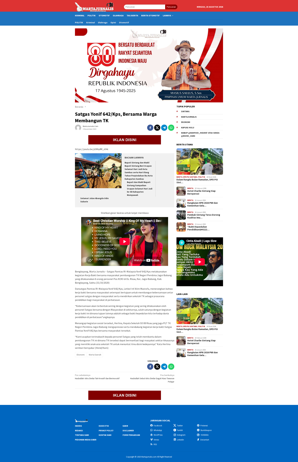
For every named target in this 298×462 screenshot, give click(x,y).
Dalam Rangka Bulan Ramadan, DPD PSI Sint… (197, 181)
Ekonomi (81, 354)
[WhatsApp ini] (171, 128)
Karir (125, 426)
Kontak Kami (105, 435)
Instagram (181, 435)
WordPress (158, 435)
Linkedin (180, 439)
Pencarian (171, 6)
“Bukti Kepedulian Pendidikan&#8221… (198, 228)
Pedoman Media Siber (85, 439)
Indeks (78, 426)
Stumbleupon (206, 430)
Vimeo (156, 439)
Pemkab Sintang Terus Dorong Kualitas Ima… (203, 216)
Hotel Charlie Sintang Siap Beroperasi (201, 192)
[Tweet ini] (157, 128)
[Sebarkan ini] (150, 128)
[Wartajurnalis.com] (94, 6)
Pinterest (204, 425)
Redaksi (79, 430)
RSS (155, 444)
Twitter (180, 425)
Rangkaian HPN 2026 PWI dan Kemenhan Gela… (202, 204)
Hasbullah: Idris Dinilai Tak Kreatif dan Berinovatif (97, 377)
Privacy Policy (106, 430)
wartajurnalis (189, 117)
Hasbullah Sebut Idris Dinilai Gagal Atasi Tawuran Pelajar (152, 378)
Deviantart (204, 439)
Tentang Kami (82, 435)
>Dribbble (204, 435)
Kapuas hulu (187, 127)
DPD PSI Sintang (190, 177)
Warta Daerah (95, 354)
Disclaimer (128, 430)
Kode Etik (104, 426)
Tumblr (180, 430)
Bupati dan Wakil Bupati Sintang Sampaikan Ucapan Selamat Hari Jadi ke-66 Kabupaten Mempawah (139, 189)
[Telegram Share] (164, 128)
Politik (201, 177)
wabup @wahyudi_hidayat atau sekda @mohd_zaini (200, 134)
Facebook (158, 425)
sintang (185, 111)
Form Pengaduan (131, 435)
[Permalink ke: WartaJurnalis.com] (78, 127)
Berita (179, 177)
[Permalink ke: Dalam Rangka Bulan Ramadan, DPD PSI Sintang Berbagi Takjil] (199, 161)
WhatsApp (158, 430)
